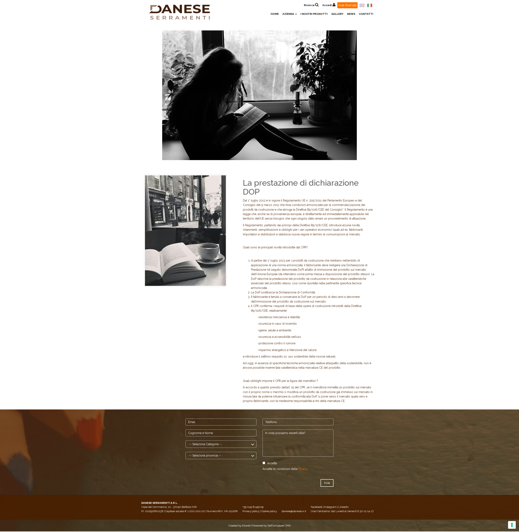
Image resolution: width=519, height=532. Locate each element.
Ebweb (246, 525)
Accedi (327, 5)
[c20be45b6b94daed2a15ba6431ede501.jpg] (185, 230)
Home (275, 13)
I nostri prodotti (314, 13)
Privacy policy (250, 511)
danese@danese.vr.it (294, 511)
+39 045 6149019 (253, 506)
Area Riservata (347, 5)
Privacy (303, 469)
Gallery (337, 13)
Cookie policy (269, 511)
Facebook (316, 506)
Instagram (330, 506)
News (351, 13)
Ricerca (309, 5)
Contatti (366, 13)
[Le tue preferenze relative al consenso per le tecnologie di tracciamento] (512, 525)
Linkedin (343, 506)
